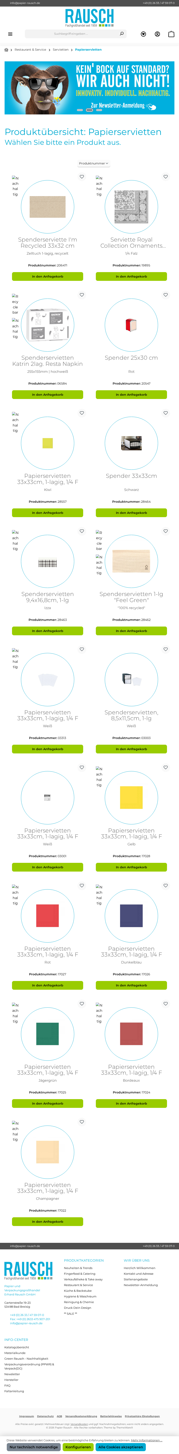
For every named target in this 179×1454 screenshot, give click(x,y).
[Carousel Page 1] (80, 110)
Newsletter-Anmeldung (141, 1285)
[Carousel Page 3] (99, 110)
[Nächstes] (171, 88)
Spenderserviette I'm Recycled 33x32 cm (47, 243)
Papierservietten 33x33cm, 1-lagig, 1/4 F (47, 479)
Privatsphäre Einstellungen (142, 1416)
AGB (59, 1416)
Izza (47, 608)
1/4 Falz (131, 253)
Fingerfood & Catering (79, 1273)
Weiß (47, 726)
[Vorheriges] (8, 88)
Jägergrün (48, 1080)
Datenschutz (45, 1416)
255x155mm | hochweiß (47, 372)
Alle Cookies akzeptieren (120, 1447)
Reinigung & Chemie (79, 1302)
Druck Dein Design (77, 1307)
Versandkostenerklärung (81, 1416)
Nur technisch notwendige (34, 1447)
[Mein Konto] (157, 33)
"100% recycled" (131, 608)
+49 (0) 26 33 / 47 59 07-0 (159, 3)
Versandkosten (79, 1424)
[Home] (6, 49)
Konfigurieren (78, 1447)
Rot (131, 372)
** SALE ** (70, 1313)
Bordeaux (131, 1080)
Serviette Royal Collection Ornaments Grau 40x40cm (131, 243)
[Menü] (10, 33)
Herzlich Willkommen (139, 1268)
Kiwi (47, 490)
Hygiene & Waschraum (80, 1296)
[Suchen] (122, 33)
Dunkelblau (131, 962)
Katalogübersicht (16, 1347)
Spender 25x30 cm (131, 358)
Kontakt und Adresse (138, 1273)
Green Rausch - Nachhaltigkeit (26, 1358)
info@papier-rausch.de (25, 3)
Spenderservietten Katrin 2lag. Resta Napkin (47, 361)
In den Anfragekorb (47, 276)
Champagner (47, 1199)
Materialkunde (15, 1353)
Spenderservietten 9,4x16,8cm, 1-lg (47, 597)
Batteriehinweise (111, 1416)
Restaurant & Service (78, 1285)
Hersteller (11, 1379)
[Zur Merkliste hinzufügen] (81, 176)
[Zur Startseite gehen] (89, 18)
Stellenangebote (136, 1279)
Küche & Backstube (78, 1290)
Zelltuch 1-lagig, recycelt (48, 253)
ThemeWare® (124, 1427)
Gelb (131, 844)
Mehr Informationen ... (146, 1440)
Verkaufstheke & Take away (83, 1279)
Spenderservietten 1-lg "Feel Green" (131, 597)
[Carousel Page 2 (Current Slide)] (89, 110)
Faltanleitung (14, 1391)
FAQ (7, 1385)
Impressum (26, 1416)
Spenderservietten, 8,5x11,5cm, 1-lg (131, 716)
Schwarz (131, 490)
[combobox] (71, 33)
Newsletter (12, 1374)
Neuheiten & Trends (78, 1268)
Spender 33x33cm (131, 476)
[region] (89, 87)
